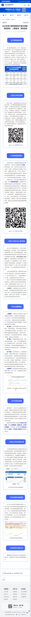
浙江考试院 (23, 594)
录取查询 (15, 599)
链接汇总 (13, 19)
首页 (3, 19)
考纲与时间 (6, 597)
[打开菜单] (28, 5)
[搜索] (24, 5)
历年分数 (6, 591)
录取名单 (6, 599)
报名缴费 (8, 19)
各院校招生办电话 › (11, 614)
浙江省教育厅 (24, 591)
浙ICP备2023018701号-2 (17, 612)
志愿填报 (15, 591)
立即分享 (26, 22)
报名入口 (6, 594)
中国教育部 (23, 597)
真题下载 (15, 597)
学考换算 (15, 594)
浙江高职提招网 (8, 612)
